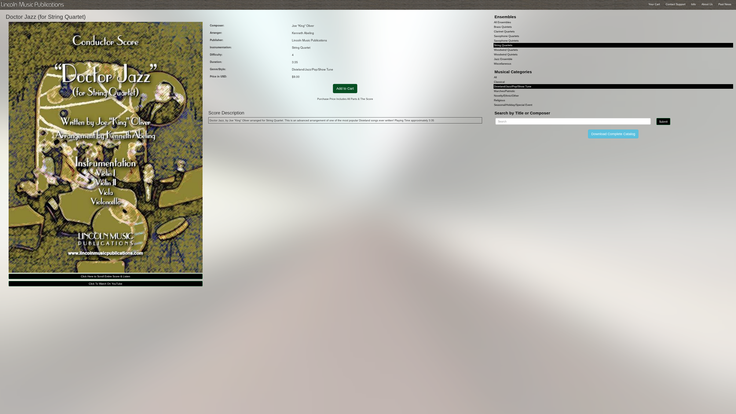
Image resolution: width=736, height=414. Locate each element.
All (495, 77)
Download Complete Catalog (613, 134)
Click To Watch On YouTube (105, 283)
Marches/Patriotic (504, 91)
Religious (499, 100)
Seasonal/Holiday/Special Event (513, 104)
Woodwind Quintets (506, 54)
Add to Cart (345, 88)
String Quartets (503, 45)
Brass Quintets (503, 26)
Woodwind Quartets (506, 49)
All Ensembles (502, 22)
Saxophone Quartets (506, 36)
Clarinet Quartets (504, 31)
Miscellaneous (502, 63)
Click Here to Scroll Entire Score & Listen (105, 276)
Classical (499, 81)
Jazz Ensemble (503, 59)
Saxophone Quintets (506, 40)
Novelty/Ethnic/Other (506, 95)
